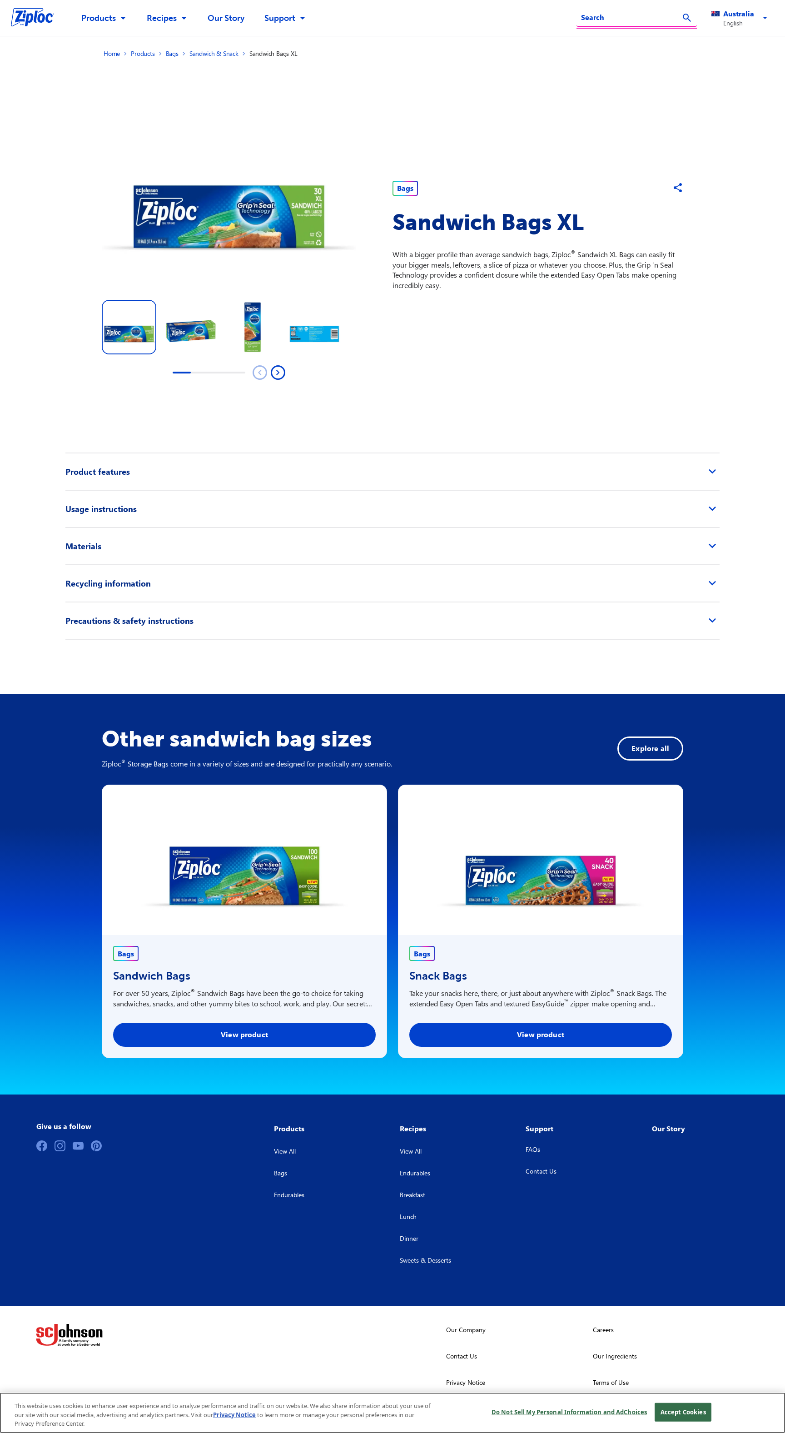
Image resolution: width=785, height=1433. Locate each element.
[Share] (677, 187)
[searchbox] (631, 17)
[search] (686, 17)
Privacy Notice (234, 1415)
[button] (740, 18)
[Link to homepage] (37, 18)
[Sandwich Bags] (244, 860)
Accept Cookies (683, 1412)
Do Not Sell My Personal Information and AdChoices (569, 1412)
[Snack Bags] (540, 860)
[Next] (278, 372)
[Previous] (260, 372)
